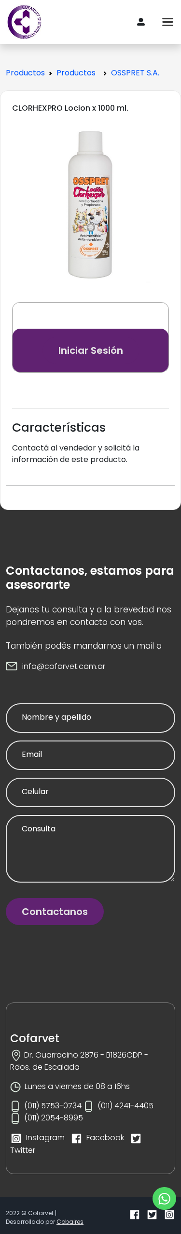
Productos (25, 72)
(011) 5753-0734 (53, 1105)
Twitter (22, 1150)
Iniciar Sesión (90, 350)
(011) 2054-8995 (53, 1117)
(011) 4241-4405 (125, 1105)
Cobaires (70, 1222)
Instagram (45, 1137)
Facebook (105, 1137)
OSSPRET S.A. (135, 72)
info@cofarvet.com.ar (63, 666)
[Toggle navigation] (168, 22)
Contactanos (55, 911)
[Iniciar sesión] (141, 22)
